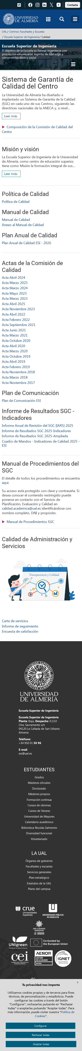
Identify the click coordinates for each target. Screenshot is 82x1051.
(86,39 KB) (37, 129)
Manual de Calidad (16, 219)
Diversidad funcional (39, 833)
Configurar (40, 1026)
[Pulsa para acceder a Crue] (26, 910)
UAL (4, 31)
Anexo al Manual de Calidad (23, 224)
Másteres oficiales (39, 783)
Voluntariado (39, 839)
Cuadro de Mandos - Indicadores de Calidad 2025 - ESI (41, 443)
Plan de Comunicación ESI (21, 400)
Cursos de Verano (39, 811)
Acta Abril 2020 (13, 345)
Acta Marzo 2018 (15, 377)
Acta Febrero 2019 (16, 366)
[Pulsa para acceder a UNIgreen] (39, 942)
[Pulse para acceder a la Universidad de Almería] (39, 681)
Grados (39, 777)
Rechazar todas (40, 1035)
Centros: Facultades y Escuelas (26, 31)
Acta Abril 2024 (13, 277)
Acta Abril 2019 (13, 361)
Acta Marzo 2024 (15, 287)
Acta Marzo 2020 (15, 350)
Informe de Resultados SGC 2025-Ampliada (35, 435)
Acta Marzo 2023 (15, 298)
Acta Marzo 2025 (15, 282)
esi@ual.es (25, 753)
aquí (5, 482)
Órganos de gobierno (39, 861)
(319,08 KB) (30, 521)
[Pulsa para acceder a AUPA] (53, 910)
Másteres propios (39, 794)
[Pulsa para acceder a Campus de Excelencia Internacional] (20, 958)
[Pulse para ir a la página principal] (20, 19)
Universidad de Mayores (39, 816)
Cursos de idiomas (39, 805)
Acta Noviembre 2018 (18, 371)
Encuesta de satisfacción (20, 631)
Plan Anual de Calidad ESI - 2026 (26, 242)
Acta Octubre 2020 (16, 340)
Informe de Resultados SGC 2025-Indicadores (36, 430)
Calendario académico (39, 822)
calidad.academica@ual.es (21, 508)
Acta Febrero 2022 (16, 319)
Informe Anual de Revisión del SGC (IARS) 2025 (37, 425)
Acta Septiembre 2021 (18, 324)
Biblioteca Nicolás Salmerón (39, 828)
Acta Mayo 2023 (14, 293)
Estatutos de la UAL (39, 883)
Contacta (72, 5)
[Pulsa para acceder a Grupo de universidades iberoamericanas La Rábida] (39, 927)
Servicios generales (39, 872)
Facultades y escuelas (39, 866)
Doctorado (39, 788)
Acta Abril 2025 (13, 303)
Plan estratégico (39, 877)
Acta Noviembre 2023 (18, 308)
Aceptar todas (41, 1044)
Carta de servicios (15, 620)
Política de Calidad (16, 201)
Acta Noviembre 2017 (18, 382)
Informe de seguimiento (20, 626)
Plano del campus (39, 889)
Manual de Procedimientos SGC (30, 521)
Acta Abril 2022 (13, 314)
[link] (72, 4)
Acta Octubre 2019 (16, 356)
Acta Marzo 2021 (15, 335)
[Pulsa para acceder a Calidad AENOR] (53, 958)
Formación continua (39, 800)
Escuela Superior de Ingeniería (21, 37)
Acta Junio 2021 (14, 330)
